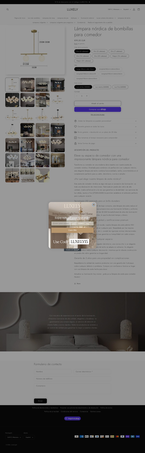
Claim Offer (72, 230)
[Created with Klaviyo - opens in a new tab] (72, 250)
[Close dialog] (93, 204)
